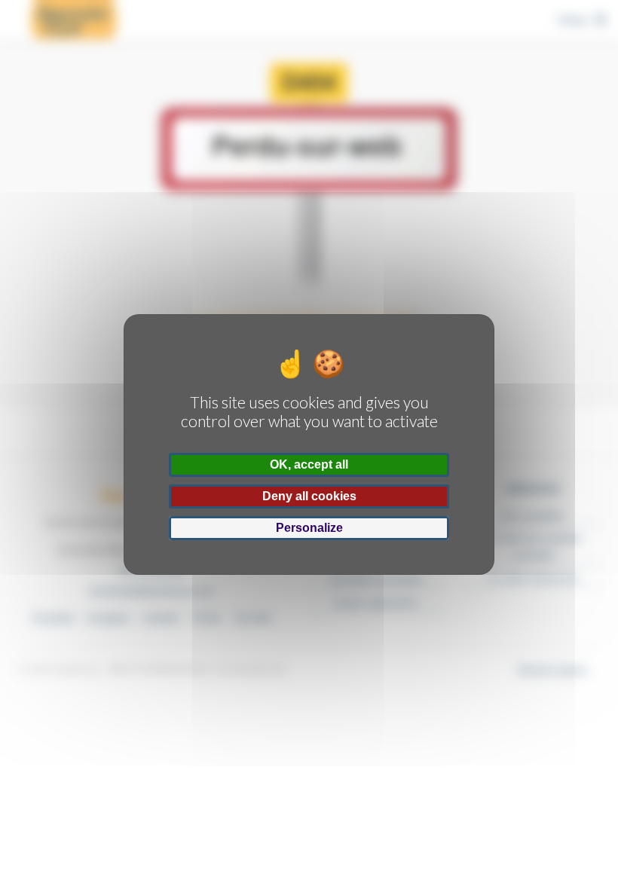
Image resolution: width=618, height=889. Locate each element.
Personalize (309, 527)
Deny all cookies (309, 496)
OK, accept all (309, 464)
